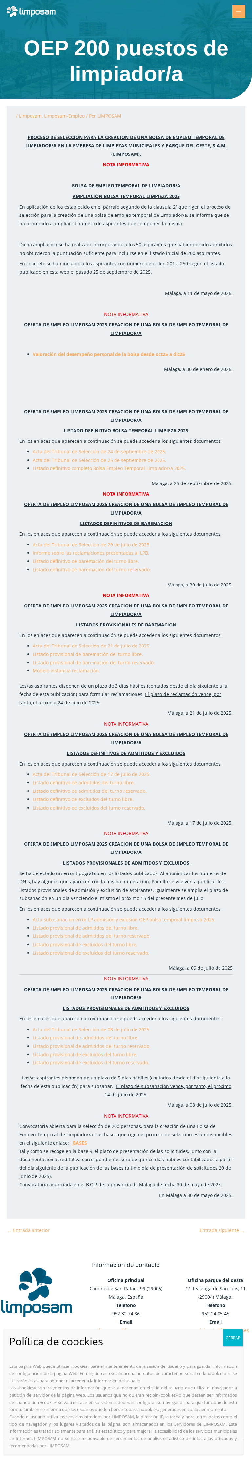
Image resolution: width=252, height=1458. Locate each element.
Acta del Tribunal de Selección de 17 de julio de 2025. (92, 774)
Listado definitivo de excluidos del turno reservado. (89, 808)
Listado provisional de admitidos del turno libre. (86, 928)
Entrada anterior (28, 1230)
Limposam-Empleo (64, 116)
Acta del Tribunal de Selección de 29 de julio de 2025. (92, 545)
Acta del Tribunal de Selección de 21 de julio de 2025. (92, 646)
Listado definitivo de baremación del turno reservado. (92, 569)
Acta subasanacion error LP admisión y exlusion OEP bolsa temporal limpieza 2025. (124, 919)
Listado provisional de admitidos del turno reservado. (92, 936)
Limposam (30, 116)
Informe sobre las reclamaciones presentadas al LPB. (91, 553)
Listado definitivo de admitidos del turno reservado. (90, 791)
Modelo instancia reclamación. (66, 670)
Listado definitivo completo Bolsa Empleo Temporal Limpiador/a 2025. (109, 468)
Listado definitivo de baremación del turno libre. (86, 561)
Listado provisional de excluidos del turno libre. (85, 944)
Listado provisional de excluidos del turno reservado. (91, 953)
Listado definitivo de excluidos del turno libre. (83, 799)
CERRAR (233, 1338)
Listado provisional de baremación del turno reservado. (94, 662)
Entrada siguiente (222, 1230)
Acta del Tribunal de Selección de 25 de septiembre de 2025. (99, 460)
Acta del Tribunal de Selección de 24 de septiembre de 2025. (99, 451)
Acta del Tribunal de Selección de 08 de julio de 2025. (92, 1029)
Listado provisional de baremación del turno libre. (88, 654)
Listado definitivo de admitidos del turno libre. (84, 782)
